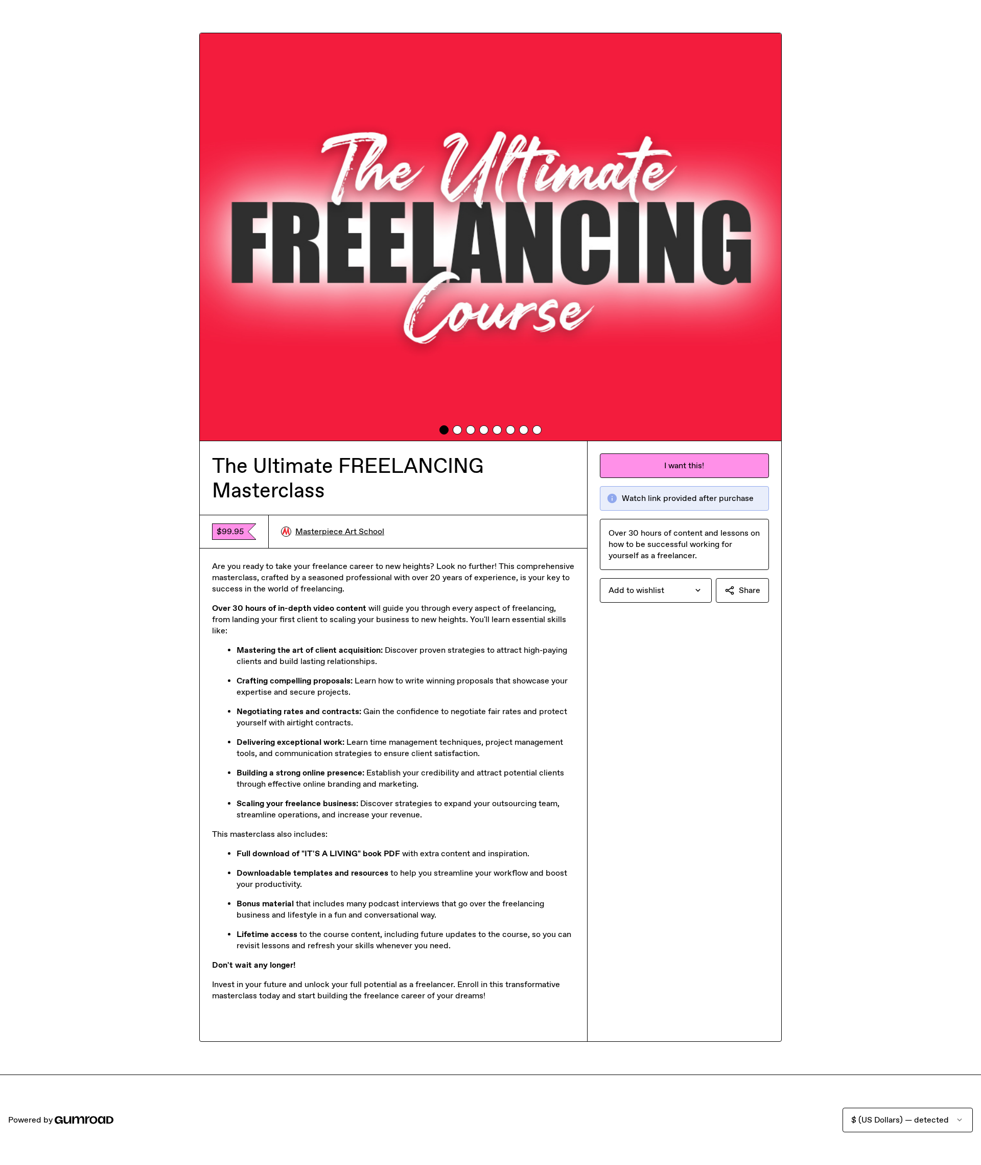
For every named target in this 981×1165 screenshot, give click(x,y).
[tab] (444, 430)
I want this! (684, 465)
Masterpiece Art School (339, 531)
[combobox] (656, 590)
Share (749, 590)
